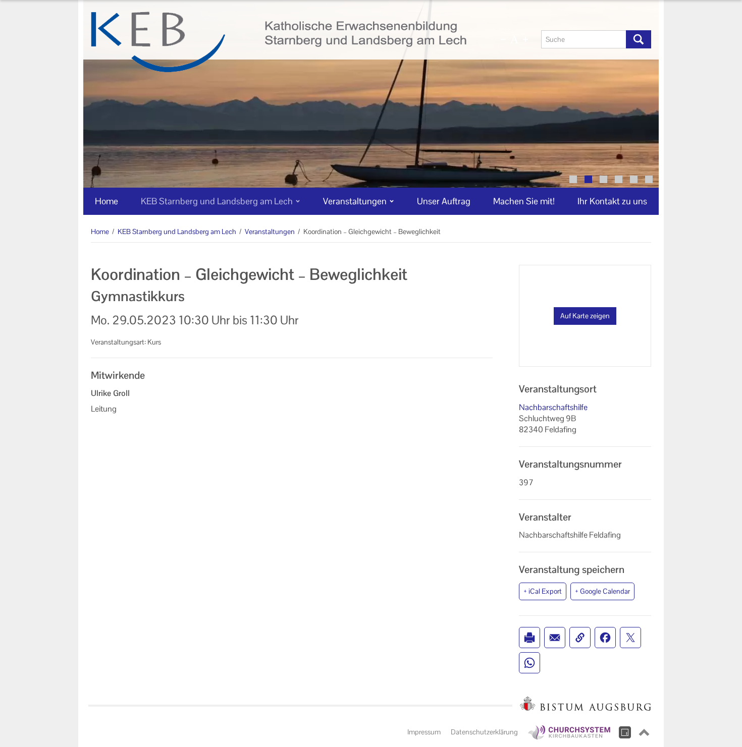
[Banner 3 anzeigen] (603, 179)
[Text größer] (525, 39)
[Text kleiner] (503, 39)
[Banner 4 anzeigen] (618, 179)
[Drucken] (529, 637)
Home (100, 231)
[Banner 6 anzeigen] (649, 179)
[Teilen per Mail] (554, 637)
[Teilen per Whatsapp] (529, 662)
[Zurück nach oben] (644, 732)
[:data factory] (624, 732)
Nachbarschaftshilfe (553, 407)
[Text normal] (514, 39)
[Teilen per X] (630, 637)
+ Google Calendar (602, 591)
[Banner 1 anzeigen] (573, 179)
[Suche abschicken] (638, 39)
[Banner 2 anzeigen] (588, 179)
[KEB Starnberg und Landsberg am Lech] (278, 42)
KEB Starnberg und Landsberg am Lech (177, 231)
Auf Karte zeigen (585, 315)
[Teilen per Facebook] (605, 637)
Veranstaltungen (270, 231)
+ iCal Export (542, 591)
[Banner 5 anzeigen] (634, 179)
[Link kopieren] (580, 637)
